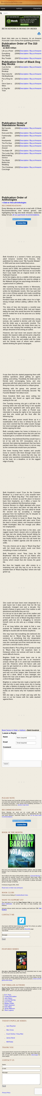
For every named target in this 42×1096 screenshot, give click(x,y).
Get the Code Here (23, 805)
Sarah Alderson (9, 1008)
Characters (37, 8)
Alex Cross (10, 1030)
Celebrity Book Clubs (22, 895)
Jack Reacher (11, 1026)
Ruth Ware (8, 1007)
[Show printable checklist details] (39, 33)
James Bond (10, 1038)
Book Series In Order (10, 730)
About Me (27, 929)
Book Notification (7, 904)
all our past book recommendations (25, 215)
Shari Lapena (9, 1010)
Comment (7, 747)
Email (5, 742)
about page (34, 1055)
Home (3, 8)
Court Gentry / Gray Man (14, 1034)
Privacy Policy (6, 1092)
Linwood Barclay (35, 876)
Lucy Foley (8, 1001)
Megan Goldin (9, 1003)
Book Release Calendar (9, 12)
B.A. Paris (7, 995)
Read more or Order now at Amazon (12, 888)
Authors (19, 8)
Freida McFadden (10, 996)
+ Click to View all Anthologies (14, 203)
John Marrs (8, 998)
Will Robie (9, 1042)
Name (5, 737)
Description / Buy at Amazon (30, 51)
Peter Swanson (9, 1005)
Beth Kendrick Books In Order (19, 28)
